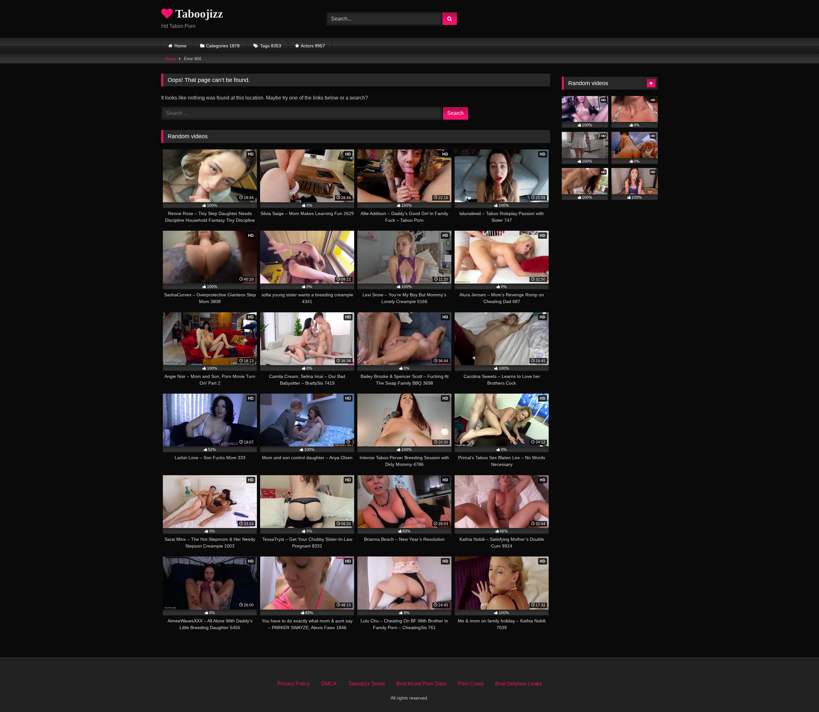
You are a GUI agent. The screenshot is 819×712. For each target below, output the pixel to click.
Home (180, 45)
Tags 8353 (270, 45)
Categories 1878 (223, 45)
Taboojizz (198, 13)
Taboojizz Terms (366, 683)
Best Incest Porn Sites (421, 683)
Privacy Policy (293, 683)
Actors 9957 (313, 45)
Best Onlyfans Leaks (518, 683)
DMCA (329, 683)
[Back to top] (799, 693)
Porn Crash (471, 683)
